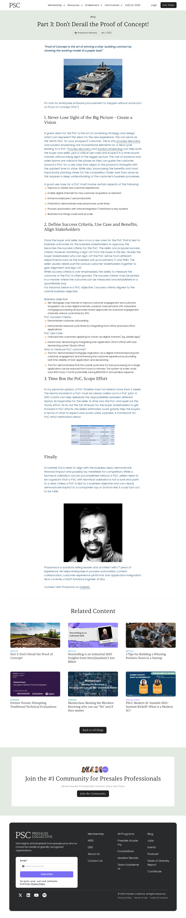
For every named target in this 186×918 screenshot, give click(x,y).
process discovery (128, 141)
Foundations (126, 851)
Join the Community (93, 793)
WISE (91, 840)
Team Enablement (128, 866)
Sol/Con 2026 (132, 5)
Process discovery (79, 149)
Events (151, 847)
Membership (96, 834)
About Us (94, 854)
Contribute (154, 871)
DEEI (90, 847)
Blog (93, 16)
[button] (57, 5)
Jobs (150, 840)
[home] (23, 5)
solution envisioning (110, 149)
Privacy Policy (125, 897)
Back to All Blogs (93, 730)
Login (154, 5)
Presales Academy (128, 842)
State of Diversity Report (158, 863)
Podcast (153, 854)
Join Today (169, 5)
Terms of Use (140, 897)
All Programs (126, 834)
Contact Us (95, 861)
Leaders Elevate (128, 858)
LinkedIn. (85, 587)
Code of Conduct (159, 897)
